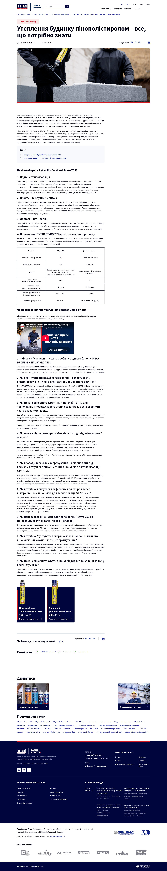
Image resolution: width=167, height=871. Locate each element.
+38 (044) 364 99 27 (94, 755)
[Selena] (143, 866)
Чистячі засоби (55, 796)
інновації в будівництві (108, 725)
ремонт (21, 732)
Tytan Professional (43, 722)
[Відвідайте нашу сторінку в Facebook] (127, 4)
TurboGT (28, 722)
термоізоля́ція (85, 652)
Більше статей (88, 789)
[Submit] (67, 6)
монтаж (21, 729)
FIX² (19, 722)
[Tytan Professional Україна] (29, 7)
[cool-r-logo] (45, 853)
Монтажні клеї (22, 796)
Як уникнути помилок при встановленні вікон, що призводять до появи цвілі (109, 790)
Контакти (118, 757)
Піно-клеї (20, 792)
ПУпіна (143, 729)
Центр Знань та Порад (42, 14)
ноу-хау (47, 729)
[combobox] (57, 6)
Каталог (141, 761)
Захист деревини (56, 792)
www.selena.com (56, 836)
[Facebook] (29, 770)
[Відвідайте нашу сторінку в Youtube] (121, 4)
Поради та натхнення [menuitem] (122, 9)
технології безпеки (86, 732)
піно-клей (67, 652)
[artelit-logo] (84, 852)
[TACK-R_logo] (103, 852)
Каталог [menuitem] (136, 9)
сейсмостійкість (34, 732)
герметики (33, 725)
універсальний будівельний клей (109, 732)
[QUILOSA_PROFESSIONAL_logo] (141, 852)
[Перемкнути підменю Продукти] (110, 8)
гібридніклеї (46, 725)
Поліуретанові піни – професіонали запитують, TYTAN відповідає (136, 789)
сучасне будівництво (52, 732)
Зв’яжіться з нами (144, 4)
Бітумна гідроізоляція (24, 803)
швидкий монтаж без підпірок (137, 732)
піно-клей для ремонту (111, 729)
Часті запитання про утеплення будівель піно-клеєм (44, 158)
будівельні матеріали (123, 722)
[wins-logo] (25, 853)
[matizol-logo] (64, 852)
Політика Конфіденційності (124, 764)
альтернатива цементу (102, 722)
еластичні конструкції (86, 725)
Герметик (21, 725)
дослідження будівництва (64, 725)
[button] (59, 641)
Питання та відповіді (62, 729)
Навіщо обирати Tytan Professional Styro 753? (42, 155)
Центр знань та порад (144, 765)
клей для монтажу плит (130, 725)
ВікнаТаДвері (140, 722)
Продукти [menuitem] (105, 9)
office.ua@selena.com (96, 766)
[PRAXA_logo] (122, 853)
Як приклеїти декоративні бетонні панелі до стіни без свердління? (109, 806)
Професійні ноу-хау (61, 14)
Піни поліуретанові (23, 788)
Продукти (142, 757)
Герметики (21, 799)
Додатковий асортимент (59, 799)
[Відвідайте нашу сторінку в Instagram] (124, 4)
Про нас (133, 4)
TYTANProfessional (49, 652)
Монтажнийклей (34, 729)
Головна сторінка (23, 14)
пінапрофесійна (81, 729)
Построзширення (129, 729)
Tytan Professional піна (62, 722)
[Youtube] (19, 770)
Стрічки (53, 788)
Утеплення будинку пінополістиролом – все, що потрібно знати (96, 14)
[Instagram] (24, 770)
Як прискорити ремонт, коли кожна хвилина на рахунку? (137, 806)
